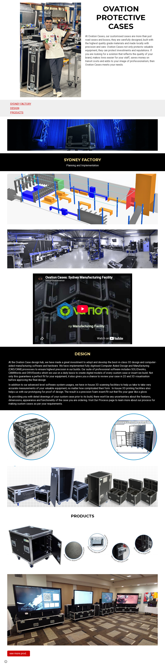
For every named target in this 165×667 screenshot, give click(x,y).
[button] (6, 661)
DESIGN (14, 108)
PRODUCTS (16, 112)
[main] (121, 18)
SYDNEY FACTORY (20, 103)
